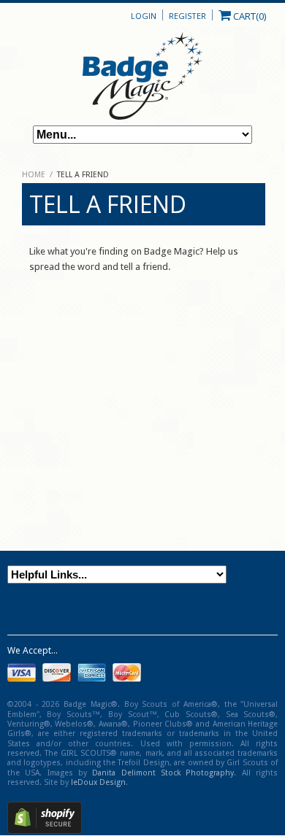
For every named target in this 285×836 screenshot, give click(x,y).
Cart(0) (248, 14)
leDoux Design (98, 782)
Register (187, 15)
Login (143, 15)
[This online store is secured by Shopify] (44, 830)
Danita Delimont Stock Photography (163, 773)
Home (33, 174)
